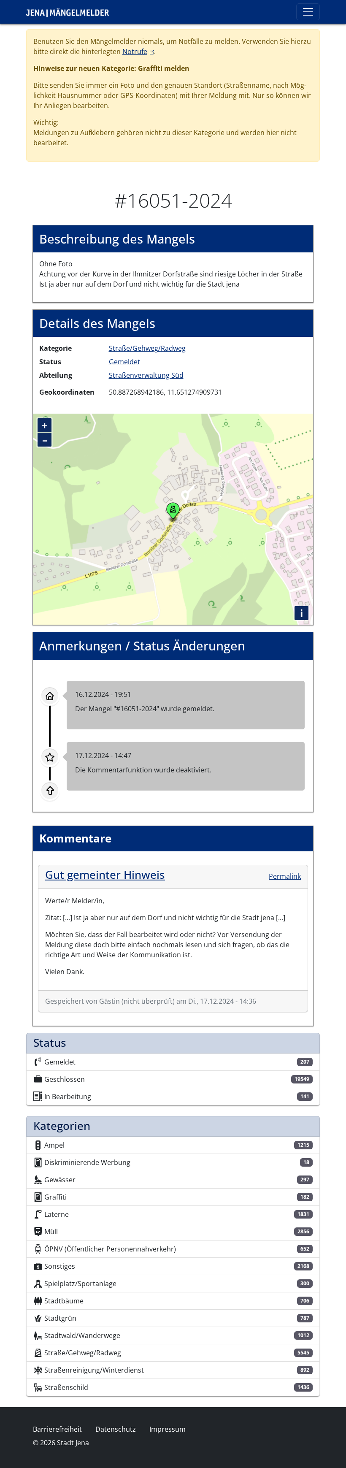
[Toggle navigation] (308, 11)
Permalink (285, 876)
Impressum (167, 1429)
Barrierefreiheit (57, 1429)
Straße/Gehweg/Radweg (147, 348)
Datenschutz (115, 1429)
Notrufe (138, 51)
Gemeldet (124, 361)
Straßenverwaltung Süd (146, 375)
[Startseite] (71, 11)
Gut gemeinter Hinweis (105, 874)
